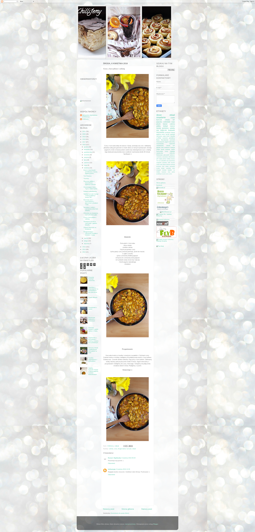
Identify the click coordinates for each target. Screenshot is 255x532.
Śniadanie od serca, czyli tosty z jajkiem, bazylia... (90, 223)
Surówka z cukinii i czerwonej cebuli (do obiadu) (91, 209)
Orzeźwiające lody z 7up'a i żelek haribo (90, 187)
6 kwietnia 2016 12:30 (123, 469)
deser (159, 115)
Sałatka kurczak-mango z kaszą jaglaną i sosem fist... (91, 195)
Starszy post (146, 509)
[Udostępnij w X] (128, 446)
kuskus (173, 159)
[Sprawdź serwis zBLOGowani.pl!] (165, 212)
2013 (84, 252)
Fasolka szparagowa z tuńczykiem (92, 359)
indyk (160, 159)
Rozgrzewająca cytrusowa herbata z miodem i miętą (91, 233)
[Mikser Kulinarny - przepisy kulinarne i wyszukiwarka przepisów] (165, 204)
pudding (158, 174)
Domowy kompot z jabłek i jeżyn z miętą (93, 329)
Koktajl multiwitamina (90, 191)
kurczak (129, 449)
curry (115, 449)
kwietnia (86, 168)
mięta (158, 149)
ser (174, 120)
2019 (84, 136)
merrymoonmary (130, 524)
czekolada (166, 122)
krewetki (163, 173)
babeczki (163, 130)
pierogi (173, 164)
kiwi (162, 147)
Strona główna (128, 509)
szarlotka (168, 168)
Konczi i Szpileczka (114, 458)
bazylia (172, 136)
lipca (85, 160)
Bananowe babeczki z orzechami (91, 319)
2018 (84, 139)
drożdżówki (172, 157)
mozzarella (160, 132)
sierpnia (86, 157)
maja (85, 165)
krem (163, 134)
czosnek (172, 140)
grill (157, 159)
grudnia (86, 147)
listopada (87, 149)
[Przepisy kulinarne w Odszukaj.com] (162, 209)
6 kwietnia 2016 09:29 (128, 458)
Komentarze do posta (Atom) (120, 513)
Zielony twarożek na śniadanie (90, 228)
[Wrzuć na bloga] (126, 446)
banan (165, 124)
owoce (172, 126)
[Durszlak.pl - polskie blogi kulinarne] (160, 187)
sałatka (172, 128)
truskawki (171, 130)
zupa (173, 122)
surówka (164, 162)
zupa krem (166, 136)
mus (157, 160)
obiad (134, 449)
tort (174, 145)
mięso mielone (167, 164)
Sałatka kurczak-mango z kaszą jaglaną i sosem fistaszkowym (93, 371)
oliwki (167, 166)
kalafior (170, 170)
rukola (168, 145)
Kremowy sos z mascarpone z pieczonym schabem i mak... (91, 202)
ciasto (173, 118)
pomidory (165, 128)
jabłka (158, 126)
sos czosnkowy (171, 160)
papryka (159, 122)
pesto (173, 172)
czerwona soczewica (162, 157)
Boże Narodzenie (162, 140)
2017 (84, 142)
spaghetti (158, 162)
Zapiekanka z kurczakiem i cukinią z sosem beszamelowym (93, 340)
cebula (167, 120)
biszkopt (158, 166)
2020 (84, 134)
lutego (86, 241)
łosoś (162, 149)
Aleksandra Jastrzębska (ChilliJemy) (89, 116)
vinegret (158, 170)
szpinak (172, 134)
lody (161, 164)
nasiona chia (166, 172)
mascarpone (160, 142)
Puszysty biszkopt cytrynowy (91, 279)
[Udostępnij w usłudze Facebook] (130, 446)
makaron (167, 147)
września (87, 155)
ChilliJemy (89, 12)
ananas (167, 149)
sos (157, 130)
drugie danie (122, 449)
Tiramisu (86, 178)
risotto (167, 173)
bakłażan (172, 155)
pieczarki (166, 155)
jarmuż (164, 159)
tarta (173, 168)
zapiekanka (160, 145)
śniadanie (161, 117)
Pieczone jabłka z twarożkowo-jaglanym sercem (90, 183)
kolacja (172, 147)
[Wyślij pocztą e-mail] (124, 446)
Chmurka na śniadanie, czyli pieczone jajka (91, 213)
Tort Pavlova (87, 176)
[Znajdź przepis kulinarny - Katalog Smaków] (165, 241)
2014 (84, 249)
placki (158, 124)
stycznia (86, 243)
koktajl (165, 126)
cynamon (168, 132)
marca (86, 238)
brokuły (164, 170)
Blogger (155, 524)
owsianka (172, 166)
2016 (84, 144)
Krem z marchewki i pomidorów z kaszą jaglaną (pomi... (90, 171)
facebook (159, 185)
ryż (160, 160)
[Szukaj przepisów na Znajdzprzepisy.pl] (160, 246)
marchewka (160, 143)
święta (158, 128)
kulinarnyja (112, 469)
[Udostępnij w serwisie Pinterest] (132, 446)
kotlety (168, 159)
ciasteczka (159, 153)
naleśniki (172, 143)
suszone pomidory (168, 138)
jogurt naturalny (170, 142)
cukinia (111, 449)
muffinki (158, 138)
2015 (84, 247)
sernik (167, 134)
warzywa (159, 136)
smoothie (163, 160)
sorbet (170, 173)
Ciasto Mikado (92, 297)
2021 (84, 131)
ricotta (158, 168)
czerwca (87, 162)
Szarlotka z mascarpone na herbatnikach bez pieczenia (93, 290)
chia (163, 166)
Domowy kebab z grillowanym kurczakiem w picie (93, 350)
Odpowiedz (111, 463)
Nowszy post (108, 509)
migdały (172, 151)
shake (162, 168)
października (88, 152)
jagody (158, 147)
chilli (169, 162)
